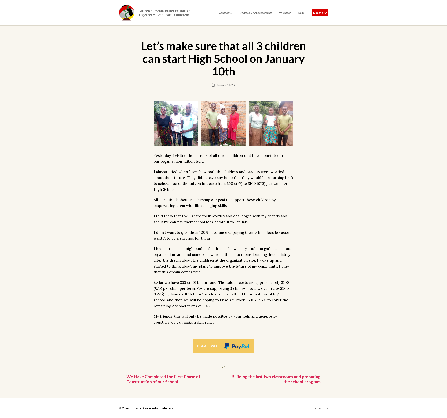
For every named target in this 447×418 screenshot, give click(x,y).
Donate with (208, 346)
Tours (301, 12)
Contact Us (226, 12)
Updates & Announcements (256, 12)
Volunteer (285, 12)
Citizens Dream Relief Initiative (151, 408)
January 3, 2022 (226, 85)
